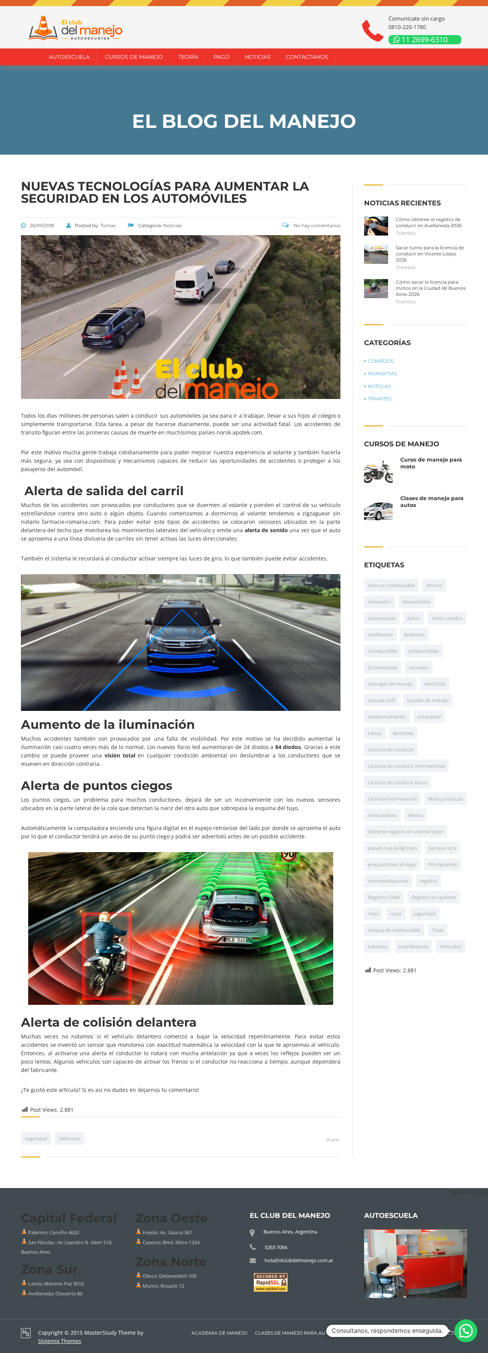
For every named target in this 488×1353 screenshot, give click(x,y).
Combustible (382, 650)
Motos (415, 815)
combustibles (423, 650)
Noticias (258, 56)
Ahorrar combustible (391, 585)
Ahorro (434, 585)
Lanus (375, 733)
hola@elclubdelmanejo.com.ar (299, 1260)
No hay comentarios (316, 225)
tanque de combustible (394, 930)
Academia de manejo (219, 1333)
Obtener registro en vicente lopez (405, 831)
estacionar (429, 716)
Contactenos (448, 1333)
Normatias (382, 373)
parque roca (442, 847)
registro (428, 880)
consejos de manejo (390, 683)
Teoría (188, 56)
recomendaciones (388, 880)
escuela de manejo (428, 700)
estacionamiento (387, 716)
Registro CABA (384, 897)
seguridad (36, 1138)
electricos (435, 683)
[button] (465, 1330)
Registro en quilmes (433, 897)
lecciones (403, 733)
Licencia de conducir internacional (406, 765)
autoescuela (381, 618)
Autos (413, 618)
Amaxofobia (416, 601)
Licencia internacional (392, 798)
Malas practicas (445, 798)
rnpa (373, 913)
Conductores (382, 667)
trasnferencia (413, 946)
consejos (419, 667)
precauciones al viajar (392, 864)
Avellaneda (380, 634)
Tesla (437, 930)
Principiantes (442, 864)
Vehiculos (69, 1138)
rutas (396, 913)
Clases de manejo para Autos (295, 1333)
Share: (333, 1139)
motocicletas (382, 815)
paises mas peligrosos (392, 847)
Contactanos (307, 56)
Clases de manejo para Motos (382, 1333)
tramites (377, 946)
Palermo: (39, 1232)
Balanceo (414, 634)
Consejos (380, 361)
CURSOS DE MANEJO (134, 56)
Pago (222, 56)
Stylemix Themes (59, 1341)
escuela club (381, 700)
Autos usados (447, 618)
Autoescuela (69, 56)
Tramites (406, 232)
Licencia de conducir (391, 749)
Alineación (379, 601)
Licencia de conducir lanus (397, 782)
